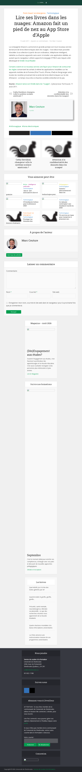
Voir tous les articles (14, 255)
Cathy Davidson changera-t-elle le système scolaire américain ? (24, 94)
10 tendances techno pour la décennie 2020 (30, 204)
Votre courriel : (29, 737)
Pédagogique (63, 184)
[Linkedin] (26, 690)
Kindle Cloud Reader (28, 61)
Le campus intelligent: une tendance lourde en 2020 (66, 205)
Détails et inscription (34, 570)
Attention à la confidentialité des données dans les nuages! (58, 94)
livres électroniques (31, 126)
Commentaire (11, 271)
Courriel (33, 292)
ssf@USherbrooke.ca (31, 670)
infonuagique (15, 126)
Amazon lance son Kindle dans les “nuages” (33, 84)
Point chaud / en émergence (34, 13)
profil (26, 723)
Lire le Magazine (32, 374)
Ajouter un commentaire (39, 41)
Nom (9, 292)
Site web (56, 292)
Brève (25, 184)
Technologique (53, 13)
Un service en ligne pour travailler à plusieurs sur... (66, 217)
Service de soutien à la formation (44, 769)
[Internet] (32, 690)
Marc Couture (57, 41)
